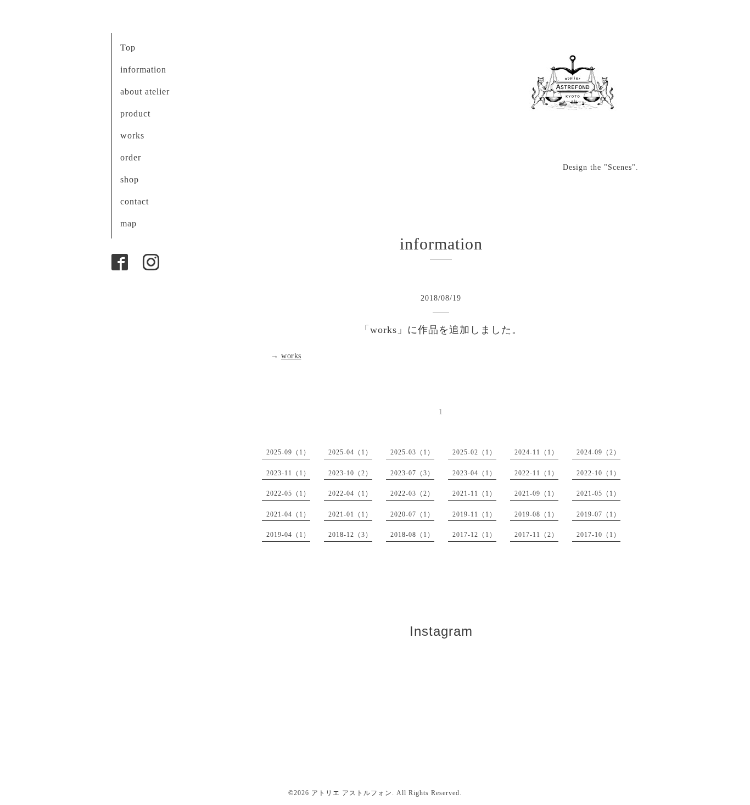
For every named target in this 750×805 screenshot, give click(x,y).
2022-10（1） (598, 473)
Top (128, 47)
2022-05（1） (288, 493)
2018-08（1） (412, 534)
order (130, 157)
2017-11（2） (536, 534)
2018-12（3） (350, 534)
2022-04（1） (350, 493)
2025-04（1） (350, 452)
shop (129, 179)
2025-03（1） (412, 452)
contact (134, 201)
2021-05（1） (598, 493)
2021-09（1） (536, 493)
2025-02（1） (474, 452)
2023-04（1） (474, 473)
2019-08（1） (536, 514)
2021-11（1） (474, 493)
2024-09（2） (598, 452)
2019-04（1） (288, 534)
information (143, 69)
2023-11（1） (288, 473)
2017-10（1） (598, 534)
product (135, 113)
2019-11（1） (474, 514)
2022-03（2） (412, 493)
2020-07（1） (412, 514)
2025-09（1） (288, 452)
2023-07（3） (412, 473)
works (132, 135)
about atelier (145, 91)
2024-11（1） (536, 452)
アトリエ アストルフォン (351, 793)
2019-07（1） (598, 514)
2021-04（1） (288, 514)
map (128, 223)
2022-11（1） (536, 473)
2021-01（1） (350, 514)
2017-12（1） (474, 534)
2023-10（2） (350, 473)
